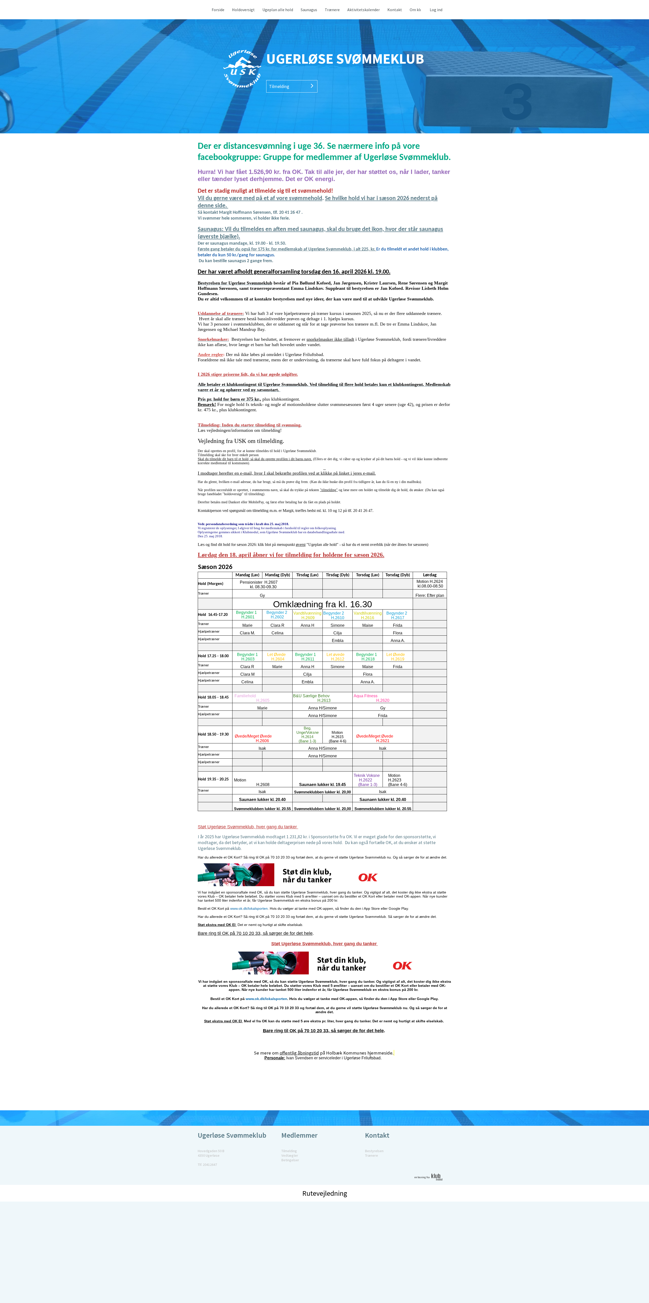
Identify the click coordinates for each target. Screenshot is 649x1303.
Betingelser (290, 1160)
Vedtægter (289, 1155)
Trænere (371, 1155)
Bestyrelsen (374, 1151)
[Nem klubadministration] (430, 1183)
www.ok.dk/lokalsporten (249, 908)
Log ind (436, 9)
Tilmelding (279, 86)
